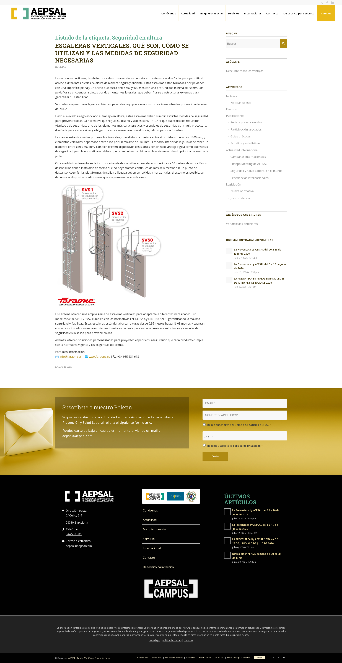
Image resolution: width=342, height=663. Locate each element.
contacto (188, 640)
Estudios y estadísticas (245, 143)
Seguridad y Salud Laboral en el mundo (256, 171)
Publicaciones (235, 116)
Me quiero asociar (155, 529)
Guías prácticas (240, 136)
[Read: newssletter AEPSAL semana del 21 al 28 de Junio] (227, 555)
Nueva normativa (242, 191)
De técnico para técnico (158, 567)
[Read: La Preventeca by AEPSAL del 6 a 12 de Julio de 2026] (229, 265)
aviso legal (154, 640)
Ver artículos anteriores (242, 224)
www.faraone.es (99, 357)
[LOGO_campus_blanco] (171, 588)
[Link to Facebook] (327, 2)
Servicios (149, 539)
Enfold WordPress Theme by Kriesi (93, 658)
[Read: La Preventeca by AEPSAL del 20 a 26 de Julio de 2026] (229, 251)
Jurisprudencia (240, 198)
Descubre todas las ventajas (244, 71)
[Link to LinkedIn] (332, 2)
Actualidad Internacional (242, 150)
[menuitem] (168, 13)
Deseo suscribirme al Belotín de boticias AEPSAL (239, 425)
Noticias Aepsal (240, 103)
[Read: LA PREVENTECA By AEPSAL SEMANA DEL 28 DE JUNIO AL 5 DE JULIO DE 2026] (229, 280)
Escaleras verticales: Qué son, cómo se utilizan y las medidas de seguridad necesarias (122, 53)
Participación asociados (246, 129)
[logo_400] (38, 13)
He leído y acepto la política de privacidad (235, 445)
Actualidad (150, 520)
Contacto (149, 558)
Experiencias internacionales (249, 178)
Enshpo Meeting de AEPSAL (248, 164)
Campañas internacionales (248, 157)
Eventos (231, 109)
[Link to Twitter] (321, 2)
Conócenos (150, 510)
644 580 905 (74, 534)
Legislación (233, 184)
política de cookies (172, 640)
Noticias (60, 66)
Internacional (152, 548)
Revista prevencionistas (246, 122)
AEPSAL (71, 658)
